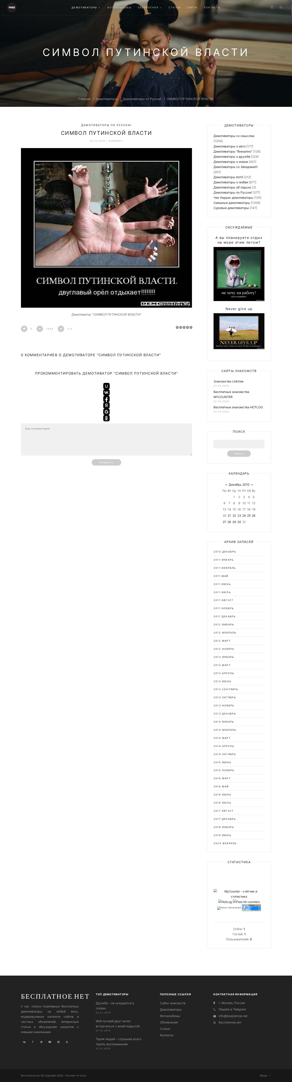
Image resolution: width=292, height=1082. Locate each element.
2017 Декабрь (225, 818)
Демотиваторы (107, 99)
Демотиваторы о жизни (231, 161)
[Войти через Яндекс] (106, 405)
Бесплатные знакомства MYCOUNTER (231, 394)
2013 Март (222, 665)
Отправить (106, 462)
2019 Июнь (222, 835)
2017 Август (224, 810)
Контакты (167, 1035)
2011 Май (221, 576)
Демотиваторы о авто (229, 146)
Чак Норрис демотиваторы (233, 197)
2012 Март (222, 640)
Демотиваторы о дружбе (232, 156)
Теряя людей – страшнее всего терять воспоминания (118, 1041)
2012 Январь (224, 624)
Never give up (239, 309)
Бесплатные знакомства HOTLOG (238, 407)
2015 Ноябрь (224, 770)
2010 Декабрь (225, 551)
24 (244, 515)
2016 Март (222, 778)
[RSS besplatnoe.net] (67, 1042)
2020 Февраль (225, 843)
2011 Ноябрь (224, 608)
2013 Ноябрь (224, 705)
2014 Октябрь (225, 754)
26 (253, 515)
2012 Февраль (225, 632)
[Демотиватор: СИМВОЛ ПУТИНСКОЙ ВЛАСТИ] (106, 228)
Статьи (165, 1029)
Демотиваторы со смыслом (234, 136)
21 (229, 515)
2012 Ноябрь (224, 648)
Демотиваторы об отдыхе (232, 187)
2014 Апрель (224, 746)
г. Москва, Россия (232, 1003)
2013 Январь (224, 657)
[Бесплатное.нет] (11, 7)
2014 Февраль (225, 729)
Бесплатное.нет (55, 996)
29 (234, 522)
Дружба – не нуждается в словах (115, 1005)
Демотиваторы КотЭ (228, 177)
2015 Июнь (222, 762)
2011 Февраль (225, 567)
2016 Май (221, 786)
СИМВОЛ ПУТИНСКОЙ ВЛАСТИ (190, 99)
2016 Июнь (222, 794)
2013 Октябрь (225, 697)
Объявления (169, 1022)
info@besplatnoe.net (233, 1016)
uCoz (83, 1075)
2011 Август (223, 600)
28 (229, 522)
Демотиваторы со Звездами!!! (236, 167)
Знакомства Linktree (228, 381)
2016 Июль (222, 802)
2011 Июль (222, 592)
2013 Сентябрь (226, 689)
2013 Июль (222, 681)
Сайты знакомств (173, 1003)
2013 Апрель (224, 673)
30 (239, 522)
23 (239, 515)
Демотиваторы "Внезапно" (233, 151)
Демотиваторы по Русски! (142, 99)
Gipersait (116, 141)
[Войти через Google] (106, 412)
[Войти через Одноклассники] (106, 418)
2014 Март (222, 738)
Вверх (264, 1075)
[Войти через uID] (106, 386)
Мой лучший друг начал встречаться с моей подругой (118, 1023)
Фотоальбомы (170, 1016)
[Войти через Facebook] (106, 399)
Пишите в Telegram (232, 1009)
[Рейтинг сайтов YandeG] (229, 908)
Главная (84, 99)
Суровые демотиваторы (231, 208)
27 (224, 522)
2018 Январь (224, 827)
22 (234, 515)
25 (249, 515)
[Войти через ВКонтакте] (106, 392)
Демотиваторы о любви (231, 182)
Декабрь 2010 (239, 484)
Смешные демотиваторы (232, 202)
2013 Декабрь (225, 713)
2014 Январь (224, 721)
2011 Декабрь (225, 616)
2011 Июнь (222, 584)
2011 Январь (224, 559)
